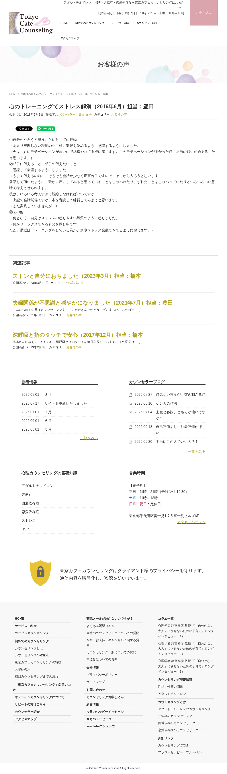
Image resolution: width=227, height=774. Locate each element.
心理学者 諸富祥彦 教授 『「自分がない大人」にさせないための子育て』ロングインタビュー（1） (186, 631)
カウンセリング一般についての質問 (111, 652)
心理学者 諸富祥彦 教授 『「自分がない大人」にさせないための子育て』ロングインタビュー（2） (186, 649)
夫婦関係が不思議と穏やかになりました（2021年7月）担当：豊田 (93, 303)
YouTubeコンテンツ (100, 726)
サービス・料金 (120, 23)
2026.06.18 (143, 427)
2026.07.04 (143, 412)
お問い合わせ (95, 689)
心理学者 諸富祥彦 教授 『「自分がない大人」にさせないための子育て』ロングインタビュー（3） (186, 666)
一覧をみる (89, 438)
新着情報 (92, 704)
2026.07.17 (30, 403)
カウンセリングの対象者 (32, 655)
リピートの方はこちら (30, 704)
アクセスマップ (70, 38)
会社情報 (92, 667)
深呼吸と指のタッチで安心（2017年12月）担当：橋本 (78, 335)
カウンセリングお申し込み (105, 697)
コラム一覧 (166, 618)
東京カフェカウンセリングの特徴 (38, 662)
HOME (64, 23)
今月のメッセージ (98, 719)
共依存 (27, 494)
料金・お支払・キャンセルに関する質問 (112, 642)
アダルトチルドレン (37, 486)
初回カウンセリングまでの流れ (36, 676)
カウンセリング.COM (173, 745)
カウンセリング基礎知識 (175, 679)
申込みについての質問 (101, 659)
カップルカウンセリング (32, 633)
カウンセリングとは (29, 648)
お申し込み (204, 12)
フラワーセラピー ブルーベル (180, 752)
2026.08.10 (143, 403)
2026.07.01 (30, 412)
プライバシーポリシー (101, 674)
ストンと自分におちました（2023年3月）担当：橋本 (77, 276)
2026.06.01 (30, 421)
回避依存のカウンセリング (176, 723)
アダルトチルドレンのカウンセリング (184, 709)
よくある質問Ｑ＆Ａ (100, 626)
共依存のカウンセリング (175, 716)
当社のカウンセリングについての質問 (112, 633)
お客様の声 (26, 94)
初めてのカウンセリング (89, 23)
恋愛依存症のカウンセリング (178, 730)
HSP (25, 529)
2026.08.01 (30, 394)
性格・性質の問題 (170, 686)
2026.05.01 (30, 429)
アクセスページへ (191, 522)
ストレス (29, 520)
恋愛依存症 (30, 512)
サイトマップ (95, 681)
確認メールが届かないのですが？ (109, 618)
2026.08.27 (143, 394)
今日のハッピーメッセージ (105, 711)
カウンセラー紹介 (147, 23)
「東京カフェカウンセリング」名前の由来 (42, 687)
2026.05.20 (143, 441)
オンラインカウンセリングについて (40, 697)
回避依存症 (30, 503)
